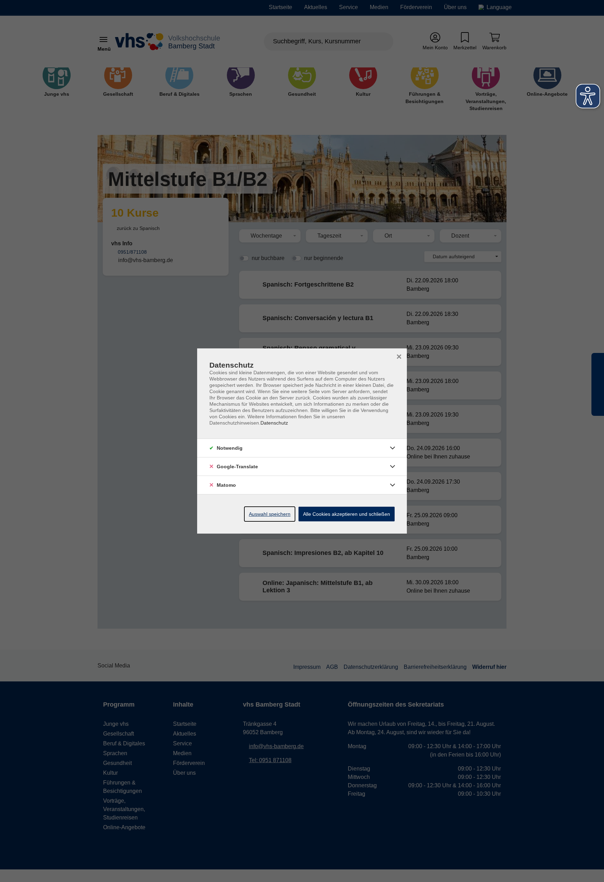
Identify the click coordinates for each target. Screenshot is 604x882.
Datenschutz (274, 423)
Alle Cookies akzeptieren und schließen (346, 514)
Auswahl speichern (269, 514)
